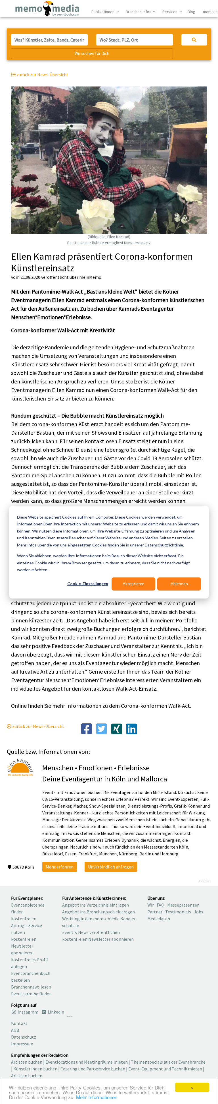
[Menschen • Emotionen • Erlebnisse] (20, 766)
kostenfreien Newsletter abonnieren (23, 946)
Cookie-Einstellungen (87, 583)
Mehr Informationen (96, 1097)
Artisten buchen (26, 1062)
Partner (154, 912)
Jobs (198, 912)
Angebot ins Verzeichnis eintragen (95, 905)
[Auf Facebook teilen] (86, 728)
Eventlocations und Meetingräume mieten (86, 1062)
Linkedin (55, 1012)
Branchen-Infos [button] (139, 11)
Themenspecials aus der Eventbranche (168, 1062)
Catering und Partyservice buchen (92, 1069)
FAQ (160, 905)
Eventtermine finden (31, 993)
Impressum (22, 1044)
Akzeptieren (133, 583)
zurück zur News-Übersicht (37, 726)
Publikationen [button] (103, 11)
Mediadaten (158, 918)
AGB (15, 1030)
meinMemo (90, 277)
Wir (150, 905)
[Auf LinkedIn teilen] (131, 728)
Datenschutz (23, 1037)
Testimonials (178, 912)
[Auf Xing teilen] (116, 728)
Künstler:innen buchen (35, 1069)
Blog (191, 11)
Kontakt (19, 1023)
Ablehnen (179, 583)
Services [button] (170, 11)
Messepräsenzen (183, 905)
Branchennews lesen (31, 987)
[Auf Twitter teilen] (101, 728)
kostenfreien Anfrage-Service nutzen (26, 925)
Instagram (27, 1012)
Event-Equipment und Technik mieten (165, 1069)
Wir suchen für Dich (92, 53)
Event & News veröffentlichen (91, 932)
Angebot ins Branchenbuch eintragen (98, 912)
